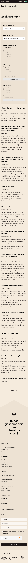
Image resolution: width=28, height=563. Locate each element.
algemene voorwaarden (16, 531)
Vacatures (3, 471)
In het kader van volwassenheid (12, 313)
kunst (14, 421)
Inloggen (20, 1)
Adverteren (4, 503)
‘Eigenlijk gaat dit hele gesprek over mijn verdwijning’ (12, 255)
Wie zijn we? (4, 462)
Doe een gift (4, 449)
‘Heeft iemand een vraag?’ (11, 356)
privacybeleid (5, 533)
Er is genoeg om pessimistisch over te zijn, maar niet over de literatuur (12, 159)
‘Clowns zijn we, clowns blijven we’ (13, 378)
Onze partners (5, 451)
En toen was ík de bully (9, 333)
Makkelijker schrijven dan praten (13, 108)
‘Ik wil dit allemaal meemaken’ (12, 207)
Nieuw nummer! (5, 1)
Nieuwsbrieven (5, 481)
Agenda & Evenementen (7, 483)
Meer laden (14, 390)
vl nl (14, 433)
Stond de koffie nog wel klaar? (12, 285)
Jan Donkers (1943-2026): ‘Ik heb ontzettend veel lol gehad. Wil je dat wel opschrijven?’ (13, 128)
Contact (3, 469)
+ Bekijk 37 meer (14, 79)
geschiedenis (14, 424)
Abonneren (4, 501)
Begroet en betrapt (8, 186)
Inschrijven (14, 544)
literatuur (14, 430)
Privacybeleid (4, 488)
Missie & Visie (4, 464)
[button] (14, 47)
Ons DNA (3, 459)
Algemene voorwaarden (7, 486)
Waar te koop (4, 498)
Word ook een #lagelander (8, 447)
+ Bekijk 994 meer (14, 100)
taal (14, 427)
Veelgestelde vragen (6, 479)
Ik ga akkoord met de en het (13, 532)
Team (6, 466)
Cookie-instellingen (6, 490)
